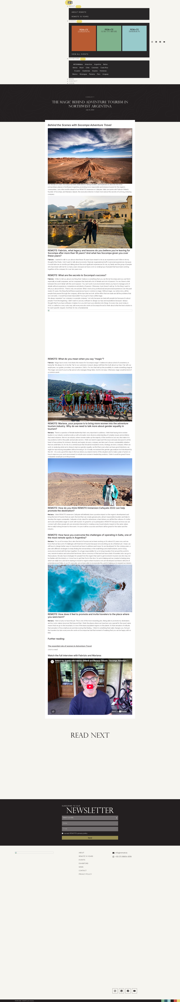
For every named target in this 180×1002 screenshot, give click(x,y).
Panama (92, 74)
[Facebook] (160, 42)
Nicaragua (83, 74)
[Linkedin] (156, 42)
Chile (87, 68)
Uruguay (105, 74)
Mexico (74, 74)
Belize (105, 64)
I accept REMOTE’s (75, 834)
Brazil (82, 68)
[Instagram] (152, 42)
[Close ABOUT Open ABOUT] (78, 6)
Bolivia (75, 68)
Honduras (103, 71)
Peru (98, 74)
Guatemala (86, 71)
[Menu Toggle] (68, 2)
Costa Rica (104, 68)
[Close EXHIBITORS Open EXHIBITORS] (83, 59)
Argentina (97, 64)
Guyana (95, 71)
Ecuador (77, 71)
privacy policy (82, 834)
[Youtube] (164, 42)
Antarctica (88, 64)
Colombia (95, 68)
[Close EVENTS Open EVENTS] (79, 21)
